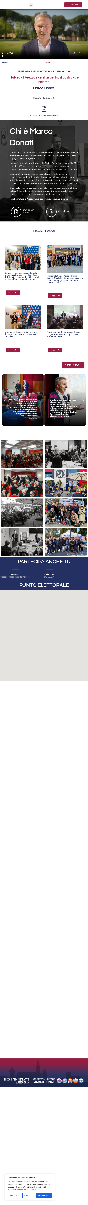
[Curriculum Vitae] (16, 212)
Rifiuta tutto (28, 1195)
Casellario (63, 211)
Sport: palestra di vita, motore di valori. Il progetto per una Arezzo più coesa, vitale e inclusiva (64, 334)
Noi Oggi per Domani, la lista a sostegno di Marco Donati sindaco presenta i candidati (22, 334)
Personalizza (14, 1195)
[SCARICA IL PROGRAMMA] (44, 109)
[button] (31, 5)
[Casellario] (51, 212)
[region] (30, 1187)
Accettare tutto (44, 1195)
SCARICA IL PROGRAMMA (44, 116)
